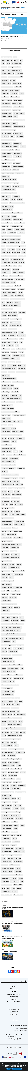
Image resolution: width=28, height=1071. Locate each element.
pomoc (23, 514)
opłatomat (4, 458)
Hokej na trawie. (6, 262)
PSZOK (12, 577)
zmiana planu (5, 881)
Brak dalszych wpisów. (14, 50)
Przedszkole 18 (5, 554)
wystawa (20, 855)
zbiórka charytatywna (7, 871)
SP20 (8, 704)
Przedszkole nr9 (15, 557)
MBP (10, 365)
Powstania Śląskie (6, 531)
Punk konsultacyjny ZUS (8, 581)
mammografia (5, 358)
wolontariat (14, 832)
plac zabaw (5, 504)
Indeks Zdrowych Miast (18, 272)
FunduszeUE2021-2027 (16, 226)
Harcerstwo (13, 256)
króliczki (4, 335)
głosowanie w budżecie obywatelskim (11, 236)
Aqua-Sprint (5, 80)
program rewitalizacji (7, 541)
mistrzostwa (5, 395)
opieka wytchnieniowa (20, 455)
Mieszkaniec (14, 989)
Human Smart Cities (7, 266)
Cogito (15, 123)
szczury (17, 745)
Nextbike (4, 425)
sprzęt (15, 721)
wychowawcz (5, 845)
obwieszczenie (21, 438)
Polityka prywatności (17, 1068)
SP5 (19, 704)
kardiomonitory (19, 295)
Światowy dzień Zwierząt (8, 739)
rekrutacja (17, 607)
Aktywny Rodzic (6, 70)
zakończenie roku (18, 861)
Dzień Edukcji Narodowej (8, 160)
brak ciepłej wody (6, 110)
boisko (21, 106)
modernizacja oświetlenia (8, 402)
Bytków (16, 113)
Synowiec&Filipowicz (7, 745)
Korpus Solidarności (7, 332)
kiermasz (22, 299)
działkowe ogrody (6, 153)
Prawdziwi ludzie (18, 537)
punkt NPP (19, 587)
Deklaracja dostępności (14, 1047)
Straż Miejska (5, 732)
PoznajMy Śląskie (18, 531)
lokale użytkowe (21, 348)
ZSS (21, 885)
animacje (4, 77)
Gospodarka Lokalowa (14, 242)
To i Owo (23, 772)
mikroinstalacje (5, 392)
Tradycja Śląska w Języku (8, 778)
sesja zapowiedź (13, 651)
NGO (10, 425)
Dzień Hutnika (17, 163)
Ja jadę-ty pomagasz (7, 285)
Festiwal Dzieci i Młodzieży (8, 213)
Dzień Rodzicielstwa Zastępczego (10, 183)
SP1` (21, 701)
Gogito (4, 242)
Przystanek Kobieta (18, 574)
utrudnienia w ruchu (7, 805)
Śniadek (18, 698)
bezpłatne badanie (6, 106)
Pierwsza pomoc (6, 494)
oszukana (22, 478)
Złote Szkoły (14, 878)
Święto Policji (5, 742)
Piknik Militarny (5, 498)
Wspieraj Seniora (6, 838)
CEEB (16, 116)
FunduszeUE (5, 226)
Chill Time (22, 120)
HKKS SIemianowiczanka (17, 259)
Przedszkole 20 (15, 554)
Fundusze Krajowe (20, 222)
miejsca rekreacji (6, 382)
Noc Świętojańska (6, 435)
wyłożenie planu (20, 848)
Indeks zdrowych (6, 272)
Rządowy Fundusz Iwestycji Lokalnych (11, 630)
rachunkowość (15, 591)
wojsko (16, 828)
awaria (17, 90)
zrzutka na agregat (6, 885)
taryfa (13, 765)
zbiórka (18, 868)
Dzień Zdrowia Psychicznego (9, 193)
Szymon (4, 762)
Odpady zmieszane (6, 451)
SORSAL (4, 701)
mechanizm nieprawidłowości (9, 368)
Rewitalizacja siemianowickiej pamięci (11, 614)
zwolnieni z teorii (6, 891)
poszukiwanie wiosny (7, 524)
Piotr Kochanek (15, 501)
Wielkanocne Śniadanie (7, 818)
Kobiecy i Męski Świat (15, 305)
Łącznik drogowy (6, 355)
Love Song (14, 352)
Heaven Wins (22, 256)
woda (22, 825)
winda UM (14, 822)
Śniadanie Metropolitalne (8, 691)
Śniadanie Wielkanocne (7, 694)
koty (16, 332)
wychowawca (16, 841)
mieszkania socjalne (7, 388)
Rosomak (4, 624)
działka (17, 150)
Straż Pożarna (14, 732)
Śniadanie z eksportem (7, 698)
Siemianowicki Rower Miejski (9, 665)
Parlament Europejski (14, 488)
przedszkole (14, 551)
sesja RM (4, 651)
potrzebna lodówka (19, 524)
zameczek (4, 865)
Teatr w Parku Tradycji (16, 769)
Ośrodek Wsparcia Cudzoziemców (10, 474)
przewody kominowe (14, 567)
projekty (19, 544)
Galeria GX (10, 229)
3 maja (16, 60)
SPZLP (21, 721)
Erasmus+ (4, 203)
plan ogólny (5, 508)
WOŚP (13, 835)
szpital (3, 755)
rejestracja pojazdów (7, 607)
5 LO (3, 63)
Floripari (14, 216)
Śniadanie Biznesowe (7, 688)
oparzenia (9, 455)
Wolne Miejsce (5, 832)
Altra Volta (11, 73)
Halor (23, 252)
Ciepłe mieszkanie (6, 123)
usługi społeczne (6, 802)
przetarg (19, 564)
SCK (14, 641)
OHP (21, 451)
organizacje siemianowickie (8, 465)
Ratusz (14, 986)
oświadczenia (5, 478)
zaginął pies (11, 858)
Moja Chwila (20, 402)
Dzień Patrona (5, 176)
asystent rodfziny (17, 83)
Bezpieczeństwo (6, 103)
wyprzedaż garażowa (19, 851)
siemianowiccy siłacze (7, 658)
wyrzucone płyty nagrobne (8, 855)
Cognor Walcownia (6, 126)
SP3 (14, 704)
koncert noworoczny (7, 309)
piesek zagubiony (17, 494)
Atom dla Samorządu (7, 87)
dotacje (23, 146)
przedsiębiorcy (15, 547)
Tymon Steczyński (15, 788)
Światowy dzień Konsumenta (15, 735)
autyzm (11, 90)
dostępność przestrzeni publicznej (10, 146)
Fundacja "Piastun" (6, 219)
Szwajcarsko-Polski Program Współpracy (12, 759)
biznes (15, 106)
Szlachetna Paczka (20, 752)
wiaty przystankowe (15, 815)
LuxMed (21, 352)
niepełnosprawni (6, 431)
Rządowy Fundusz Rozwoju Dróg (10, 638)
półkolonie (4, 514)
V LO (15, 805)
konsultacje (5, 325)
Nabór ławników (6, 418)
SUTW (4, 735)
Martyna (4, 362)
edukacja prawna (6, 196)
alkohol (4, 73)
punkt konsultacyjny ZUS (8, 587)
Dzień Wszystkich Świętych (8, 189)
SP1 (16, 701)
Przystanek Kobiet (6, 574)
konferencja (22, 312)
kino (3, 302)
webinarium (5, 815)
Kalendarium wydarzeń (14, 994)
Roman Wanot (5, 620)
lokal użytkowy (5, 348)
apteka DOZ (19, 77)
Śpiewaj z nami (5, 708)
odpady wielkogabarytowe (8, 448)
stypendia (23, 732)
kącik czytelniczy (12, 292)
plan (12, 504)
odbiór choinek (5, 441)
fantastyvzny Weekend (7, 206)
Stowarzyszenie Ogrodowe (14, 724)
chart (16, 120)
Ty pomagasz (5, 788)
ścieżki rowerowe (6, 641)
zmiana (21, 878)
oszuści (4, 481)
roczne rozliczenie (6, 617)
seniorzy (4, 648)
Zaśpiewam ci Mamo (15, 865)
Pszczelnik (4, 577)
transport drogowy (6, 782)
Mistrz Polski (15, 392)
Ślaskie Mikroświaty (7, 678)
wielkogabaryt (19, 818)
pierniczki (17, 491)
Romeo (23, 620)
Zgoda (8, 1068)
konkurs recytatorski (15, 322)
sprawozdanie (5, 718)
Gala (3, 229)
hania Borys (5, 256)
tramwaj (19, 778)
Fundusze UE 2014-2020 (14, 1002)
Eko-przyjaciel (16, 196)
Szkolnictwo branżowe (7, 752)
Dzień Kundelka (6, 166)
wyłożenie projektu (6, 851)
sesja (10, 648)
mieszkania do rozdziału (8, 385)
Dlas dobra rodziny (6, 143)
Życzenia (15, 891)
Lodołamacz (10, 345)
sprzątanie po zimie (16, 718)
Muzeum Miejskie (6, 415)
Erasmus (20, 199)
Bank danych (5, 97)
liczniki (16, 342)
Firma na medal (6, 216)
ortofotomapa (21, 468)
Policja (12, 508)
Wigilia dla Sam (6, 822)
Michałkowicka (5, 375)
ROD (21, 617)
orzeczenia (5, 471)
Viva (21, 805)
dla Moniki (13, 140)
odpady (14, 441)
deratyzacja (20, 136)
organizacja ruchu (14, 458)
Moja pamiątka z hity (7, 405)
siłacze (4, 668)
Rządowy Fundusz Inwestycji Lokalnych (11, 627)
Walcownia (15, 808)
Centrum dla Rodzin (7, 120)
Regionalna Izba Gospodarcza (9, 604)
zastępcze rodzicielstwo (8, 868)
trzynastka (13, 785)
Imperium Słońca (6, 269)
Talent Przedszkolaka (14, 762)
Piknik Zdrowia (5, 501)
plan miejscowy (18, 504)
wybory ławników (6, 841)
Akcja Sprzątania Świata (14, 67)
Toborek (4, 775)
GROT (3, 249)
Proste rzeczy (5, 547)
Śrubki (3, 724)
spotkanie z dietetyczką (19, 714)
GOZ (23, 242)
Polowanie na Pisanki (7, 511)
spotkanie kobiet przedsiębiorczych (10, 711)
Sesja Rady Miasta (18, 648)
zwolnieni (19, 888)
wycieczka (14, 845)
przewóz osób (5, 571)
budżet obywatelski (6, 113)
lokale (13, 348)
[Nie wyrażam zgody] (26, 1066)
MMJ (3, 398)
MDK (15, 365)
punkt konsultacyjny (7, 584)
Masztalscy (11, 362)
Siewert (20, 665)
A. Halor (4, 67)
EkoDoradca (5, 199)
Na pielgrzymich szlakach (19, 415)
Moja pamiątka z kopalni (8, 408)
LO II (3, 345)
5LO (9, 63)
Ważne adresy (14, 996)
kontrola (4, 329)
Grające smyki (10, 246)
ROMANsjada (15, 620)
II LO (20, 266)
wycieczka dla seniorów (7, 848)
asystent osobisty (6, 83)
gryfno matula (11, 249)
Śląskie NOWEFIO (18, 678)
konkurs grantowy (13, 315)
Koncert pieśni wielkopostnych (9, 312)
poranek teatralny (20, 521)
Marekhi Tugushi (15, 358)
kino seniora (10, 302)
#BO (15, 57)
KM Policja (18, 302)
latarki (22, 339)
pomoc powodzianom (7, 521)
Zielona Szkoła (19, 875)
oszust (10, 481)
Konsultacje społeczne (16, 325)
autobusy (4, 90)
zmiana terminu (14, 881)
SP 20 (11, 701)
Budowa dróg (16, 110)
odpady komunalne (6, 445)
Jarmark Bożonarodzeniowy (9, 289)
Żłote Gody (5, 878)
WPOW (19, 835)
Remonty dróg (5, 610)
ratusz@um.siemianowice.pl (14, 1020)
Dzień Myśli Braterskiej (17, 166)
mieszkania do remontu (18, 382)
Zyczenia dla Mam (18, 895)
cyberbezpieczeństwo (19, 126)
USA (19, 798)
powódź (15, 528)
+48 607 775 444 (23, 1027)
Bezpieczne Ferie (17, 103)
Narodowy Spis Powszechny (9, 421)
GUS (24, 249)
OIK (3, 455)
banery (22, 93)
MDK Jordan (22, 365)
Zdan (3, 875)
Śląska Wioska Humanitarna (8, 671)
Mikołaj (16, 388)
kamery (21, 292)
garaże (4, 232)
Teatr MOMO (5, 769)
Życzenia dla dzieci (6, 895)
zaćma (4, 858)
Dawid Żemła (5, 136)
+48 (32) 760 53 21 (14, 1027)
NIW (22, 431)
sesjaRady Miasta (6, 655)
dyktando (11, 150)
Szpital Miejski (11, 755)
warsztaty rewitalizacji (15, 812)
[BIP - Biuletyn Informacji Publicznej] (18, 2)
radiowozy (4, 597)
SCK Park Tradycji (6, 645)
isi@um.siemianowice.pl (21, 1028)
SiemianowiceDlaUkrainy (8, 661)
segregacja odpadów (19, 645)
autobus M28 (18, 87)
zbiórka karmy (18, 871)
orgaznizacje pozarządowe (8, 468)
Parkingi (4, 488)
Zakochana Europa (6, 861)
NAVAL (20, 421)
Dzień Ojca (16, 169)
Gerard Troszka (12, 232)
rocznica (16, 617)
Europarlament (13, 203)
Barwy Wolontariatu (7, 100)
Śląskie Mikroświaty (17, 675)
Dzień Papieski (20, 173)
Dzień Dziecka (17, 156)
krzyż (3, 339)
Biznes (14, 991)
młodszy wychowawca (16, 395)
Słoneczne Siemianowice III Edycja (10, 684)
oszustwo (17, 481)
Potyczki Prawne (6, 528)
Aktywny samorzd (17, 70)
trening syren (5, 785)
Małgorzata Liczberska (18, 355)
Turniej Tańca (22, 785)
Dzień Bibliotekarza (6, 156)
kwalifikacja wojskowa (13, 339)
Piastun (10, 491)
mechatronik (22, 368)
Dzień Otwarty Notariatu (8, 173)
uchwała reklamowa (20, 792)
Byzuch (22, 113)
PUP (3, 591)
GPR (3, 246)
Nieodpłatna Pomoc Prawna (9, 428)
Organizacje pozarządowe (8, 461)
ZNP (22, 881)
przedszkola (5, 551)
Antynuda (11, 77)
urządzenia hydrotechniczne (9, 798)
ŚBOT (22, 638)
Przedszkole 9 (5, 557)
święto (18, 739)
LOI (17, 345)
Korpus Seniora (12, 329)
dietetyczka (5, 140)
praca (3, 534)
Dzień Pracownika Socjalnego (9, 179)
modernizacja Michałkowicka (14, 398)
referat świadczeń (6, 600)
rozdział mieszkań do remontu (17, 624)
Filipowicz (20, 213)
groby (24, 246)
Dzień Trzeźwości (6, 186)
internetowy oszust (20, 279)
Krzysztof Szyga (21, 335)
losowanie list (5, 352)
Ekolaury (13, 199)
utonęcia (15, 802)
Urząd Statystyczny (6, 795)
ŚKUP (22, 668)
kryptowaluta (12, 335)
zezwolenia (10, 875)
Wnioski (16, 825)
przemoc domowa (6, 561)
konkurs (4, 315)
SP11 (3, 704)
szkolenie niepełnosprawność (16, 749)
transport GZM (17, 782)
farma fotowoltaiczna (7, 209)
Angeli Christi (19, 73)
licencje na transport (7, 342)
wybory (15, 838)
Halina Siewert (16, 252)
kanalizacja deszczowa (7, 295)
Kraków (21, 332)
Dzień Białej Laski (18, 153)
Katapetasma (5, 299)
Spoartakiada (15, 708)
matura (4, 365)
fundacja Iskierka (18, 219)
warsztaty (4, 812)
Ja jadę (13, 282)
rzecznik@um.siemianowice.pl (20, 1030)
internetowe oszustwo (7, 279)
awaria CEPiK (5, 93)
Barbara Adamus (15, 97)
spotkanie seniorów (7, 714)
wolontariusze (5, 835)
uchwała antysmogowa (7, 792)
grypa (19, 249)
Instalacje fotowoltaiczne (16, 276)
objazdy (4, 438)
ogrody (16, 451)
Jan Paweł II (18, 285)
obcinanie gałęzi (17, 435)
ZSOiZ (15, 885)
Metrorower (12, 372)
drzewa (4, 150)
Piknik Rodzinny (15, 498)
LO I (21, 342)
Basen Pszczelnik (18, 100)
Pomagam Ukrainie (14, 514)
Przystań (14, 571)
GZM (9, 252)
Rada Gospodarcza (16, 594)
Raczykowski (5, 594)
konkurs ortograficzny (16, 319)
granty (18, 246)
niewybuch (15, 431)
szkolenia (4, 749)
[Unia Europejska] (14, 2)
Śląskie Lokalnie (6, 675)
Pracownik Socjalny (7, 537)
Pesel (23, 488)
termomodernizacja (13, 772)
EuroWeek (22, 203)
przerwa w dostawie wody (8, 564)
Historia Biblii (5, 259)
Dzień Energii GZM (6, 163)
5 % (22, 60)
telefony (4, 772)
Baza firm (14, 999)
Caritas (4, 116)
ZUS (14, 888)
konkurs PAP (5, 322)
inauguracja (16, 269)
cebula (10, 116)
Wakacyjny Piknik (6, 808)
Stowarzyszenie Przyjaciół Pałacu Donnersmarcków (10, 728)
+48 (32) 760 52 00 (14, 1019)
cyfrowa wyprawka (6, 133)
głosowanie (21, 232)
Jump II (4, 292)
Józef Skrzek (21, 289)
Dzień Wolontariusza (18, 186)
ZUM (8, 888)
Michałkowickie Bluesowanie (9, 378)
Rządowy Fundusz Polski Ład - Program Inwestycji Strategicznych (11, 634)
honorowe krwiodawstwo (18, 262)
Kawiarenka (14, 299)
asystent (13, 80)
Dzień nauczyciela (6, 169)
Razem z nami (13, 597)
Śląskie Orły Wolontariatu (8, 681)
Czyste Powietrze (18, 133)
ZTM (3, 888)
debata (13, 136)
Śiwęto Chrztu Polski (13, 668)
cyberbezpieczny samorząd (8, 130)
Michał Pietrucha (21, 372)
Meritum (4, 372)
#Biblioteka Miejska (6, 57)
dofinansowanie (17, 143)
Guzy (3, 252)
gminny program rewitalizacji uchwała (11, 239)
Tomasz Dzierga (13, 775)
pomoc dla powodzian (7, 518)
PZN (8, 591)
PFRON (4, 491)
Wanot (22, 808)
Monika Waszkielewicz (7, 411)
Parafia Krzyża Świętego (8, 484)
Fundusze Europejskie (7, 222)
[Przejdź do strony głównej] (5, 2)
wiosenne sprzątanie (7, 825)
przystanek (21, 571)
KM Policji (4, 305)
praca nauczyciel (12, 534)
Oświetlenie (14, 478)
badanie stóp (15, 93)
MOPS (17, 411)
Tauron (19, 765)
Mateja (18, 362)
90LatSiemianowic (16, 63)
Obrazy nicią (12, 438)
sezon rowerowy (17, 655)
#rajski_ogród (5, 60)
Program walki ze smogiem (8, 544)
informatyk (4, 276)
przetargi (4, 567)
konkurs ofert (5, 319)
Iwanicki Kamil (5, 282)
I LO (16, 266)
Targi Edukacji (5, 765)
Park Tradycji (20, 484)
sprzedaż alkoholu (6, 721)
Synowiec (13, 742)
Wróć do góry (20, 981)
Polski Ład (17, 511)
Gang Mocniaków (20, 229)
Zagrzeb (19, 858)
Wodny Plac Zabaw (6, 828)
